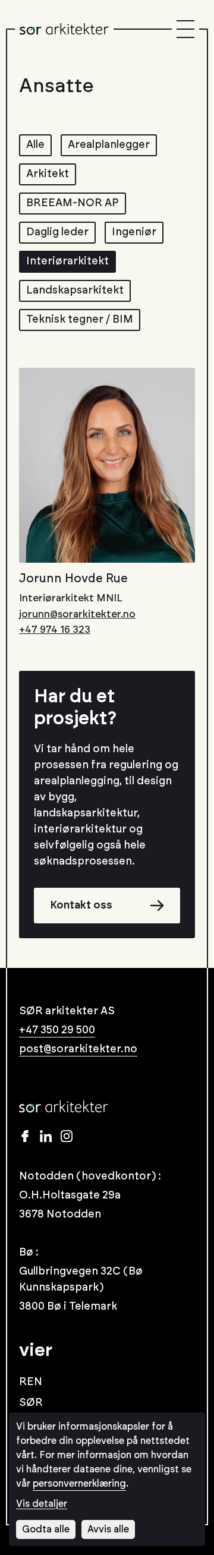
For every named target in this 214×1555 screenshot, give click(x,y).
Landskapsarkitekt (75, 290)
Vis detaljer (41, 1504)
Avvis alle (108, 1529)
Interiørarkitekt (67, 261)
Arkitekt (47, 174)
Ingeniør (134, 232)
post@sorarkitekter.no (78, 1049)
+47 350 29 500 (57, 1030)
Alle (35, 145)
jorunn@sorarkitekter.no (77, 614)
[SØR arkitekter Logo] (64, 29)
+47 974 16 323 (54, 629)
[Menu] (185, 29)
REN (30, 1382)
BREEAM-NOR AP (72, 203)
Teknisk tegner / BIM (79, 319)
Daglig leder (57, 232)
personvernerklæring (79, 1483)
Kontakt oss (81, 905)
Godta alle (46, 1529)
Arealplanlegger (109, 145)
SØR (31, 1403)
